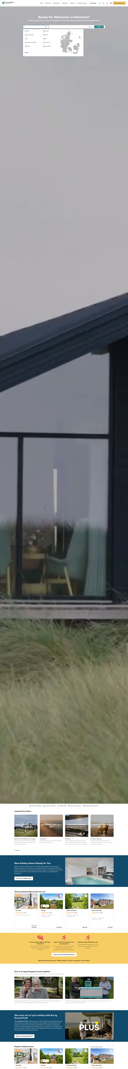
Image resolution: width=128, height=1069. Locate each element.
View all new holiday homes (23, 878)
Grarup (43, 910)
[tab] (20, 908)
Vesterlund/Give (71, 910)
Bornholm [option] (27, 31)
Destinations (56, 3)
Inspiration (65, 3)
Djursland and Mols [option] (29, 35)
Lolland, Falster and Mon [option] (30, 43)
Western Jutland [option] (47, 46)
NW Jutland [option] (45, 31)
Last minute (93, 3)
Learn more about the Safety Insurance (64, 954)
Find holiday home (119, 3)
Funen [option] (26, 39)
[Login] (107, 3)
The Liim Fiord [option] (46, 43)
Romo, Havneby (97, 910)
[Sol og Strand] (7, 3)
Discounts (48, 3)
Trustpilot (17, 850)
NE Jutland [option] (27, 46)
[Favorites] (103, 3)
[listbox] (36, 27)
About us (72, 3)
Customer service (82, 3)
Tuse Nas (18, 910)
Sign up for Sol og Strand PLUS (24, 1036)
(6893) (26, 52)
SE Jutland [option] (45, 35)
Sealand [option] (45, 39)
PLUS (41, 3)
